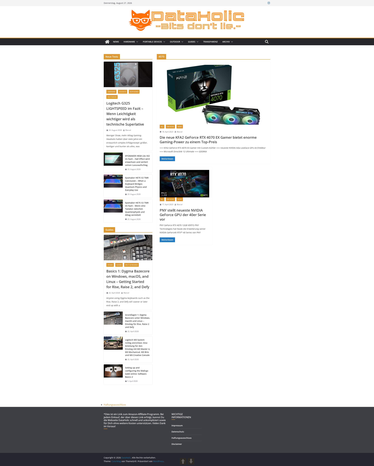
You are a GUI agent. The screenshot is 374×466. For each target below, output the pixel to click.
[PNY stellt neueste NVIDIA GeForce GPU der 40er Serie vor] (184, 183)
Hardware (129, 41)
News (116, 41)
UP (183, 461)
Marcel (179, 132)
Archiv (226, 41)
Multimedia (112, 97)
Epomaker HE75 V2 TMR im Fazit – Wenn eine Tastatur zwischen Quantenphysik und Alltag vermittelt (137, 208)
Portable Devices (152, 41)
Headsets (122, 92)
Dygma (110, 265)
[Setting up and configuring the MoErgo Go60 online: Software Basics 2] (113, 374)
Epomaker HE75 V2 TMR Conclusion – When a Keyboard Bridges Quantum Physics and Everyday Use (137, 183)
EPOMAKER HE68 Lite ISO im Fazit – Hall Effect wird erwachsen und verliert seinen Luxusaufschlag (137, 160)
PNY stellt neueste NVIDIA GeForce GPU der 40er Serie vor (183, 215)
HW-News (170, 127)
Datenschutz (178, 431)
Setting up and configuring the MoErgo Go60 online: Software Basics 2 (136, 372)
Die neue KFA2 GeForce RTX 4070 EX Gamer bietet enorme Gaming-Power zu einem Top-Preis (208, 139)
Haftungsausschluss (115, 404)
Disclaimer (177, 444)
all (162, 127)
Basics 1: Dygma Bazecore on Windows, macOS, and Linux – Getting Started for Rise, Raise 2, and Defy (128, 279)
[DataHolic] (107, 41)
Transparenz (210, 41)
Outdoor (175, 41)
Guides (191, 41)
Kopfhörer (134, 92)
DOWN (191, 461)
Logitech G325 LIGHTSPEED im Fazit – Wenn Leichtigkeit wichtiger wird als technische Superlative (125, 114)
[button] (136, 42)
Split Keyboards (131, 265)
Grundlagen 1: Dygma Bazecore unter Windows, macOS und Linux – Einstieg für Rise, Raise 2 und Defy (137, 320)
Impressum (177, 425)
